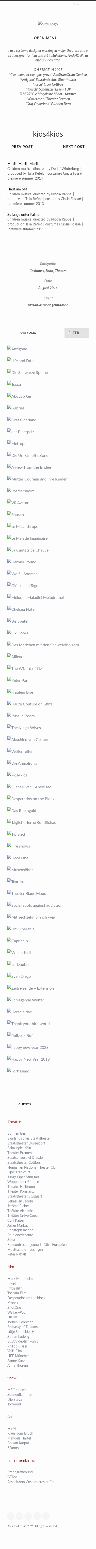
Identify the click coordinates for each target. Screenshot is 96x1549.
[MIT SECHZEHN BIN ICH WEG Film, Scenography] (48, 917)
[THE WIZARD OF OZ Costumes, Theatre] (48, 668)
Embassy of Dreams (22, 1327)
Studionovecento (20, 1235)
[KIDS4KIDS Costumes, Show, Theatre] (48, 775)
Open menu (46, 38)
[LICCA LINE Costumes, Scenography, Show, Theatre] (48, 858)
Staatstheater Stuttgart (24, 1196)
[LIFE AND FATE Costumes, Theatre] (48, 360)
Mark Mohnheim (20, 1279)
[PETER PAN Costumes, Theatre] (48, 680)
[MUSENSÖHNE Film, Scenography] (48, 870)
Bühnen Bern (17, 1133)
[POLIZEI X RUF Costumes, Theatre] (48, 1035)
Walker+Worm (18, 1312)
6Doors (13, 1448)
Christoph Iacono (20, 1230)
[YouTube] (38, 1516)
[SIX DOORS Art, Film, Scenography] (48, 633)
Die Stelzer (15, 1399)
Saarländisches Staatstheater (29, 1138)
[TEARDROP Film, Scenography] (48, 881)
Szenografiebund (20, 1472)
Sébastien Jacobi (20, 1201)
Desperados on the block (26, 1298)
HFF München (18, 1356)
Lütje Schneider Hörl (22, 1332)
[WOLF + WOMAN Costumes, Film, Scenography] (48, 574)
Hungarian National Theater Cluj (31, 1167)
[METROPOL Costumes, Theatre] (48, 443)
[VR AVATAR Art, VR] (48, 502)
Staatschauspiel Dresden (26, 1158)
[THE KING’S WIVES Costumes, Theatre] (48, 727)
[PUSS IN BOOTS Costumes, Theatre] (48, 716)
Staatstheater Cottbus (24, 1162)
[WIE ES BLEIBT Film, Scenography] (48, 952)
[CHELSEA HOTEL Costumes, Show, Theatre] (48, 609)
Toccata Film (16, 1293)
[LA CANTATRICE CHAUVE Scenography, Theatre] (48, 550)
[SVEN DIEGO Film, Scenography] (48, 976)
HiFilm (12, 1317)
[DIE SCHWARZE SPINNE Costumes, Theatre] (48, 372)
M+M (11, 1429)
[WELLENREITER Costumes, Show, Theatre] (48, 751)
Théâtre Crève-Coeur (23, 1215)
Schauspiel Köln (19, 1148)
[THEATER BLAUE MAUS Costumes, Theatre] (48, 893)
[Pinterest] (29, 1516)
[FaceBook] (11, 1516)
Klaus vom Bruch (20, 1433)
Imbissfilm (15, 1288)
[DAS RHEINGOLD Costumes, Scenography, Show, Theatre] (48, 810)
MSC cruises (16, 1390)
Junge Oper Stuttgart (23, 1177)
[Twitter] (20, 1516)
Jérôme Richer (18, 1206)
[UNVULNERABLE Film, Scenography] (48, 929)
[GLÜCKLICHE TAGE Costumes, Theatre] (48, 585)
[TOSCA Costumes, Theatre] (48, 384)
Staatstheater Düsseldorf (26, 1143)
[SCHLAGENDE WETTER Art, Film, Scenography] (48, 1000)
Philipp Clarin (17, 1346)
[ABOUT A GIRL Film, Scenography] (48, 396)
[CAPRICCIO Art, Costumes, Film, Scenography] (48, 941)
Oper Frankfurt (19, 1172)
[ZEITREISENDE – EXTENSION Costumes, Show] (48, 988)
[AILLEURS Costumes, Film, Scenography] (48, 656)
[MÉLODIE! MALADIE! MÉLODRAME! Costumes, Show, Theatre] (48, 597)
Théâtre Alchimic (20, 1211)
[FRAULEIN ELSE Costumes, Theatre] (48, 692)
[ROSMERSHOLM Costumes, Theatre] (48, 491)
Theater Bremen (19, 1153)
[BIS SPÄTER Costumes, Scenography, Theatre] (48, 621)
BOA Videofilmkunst (22, 1341)
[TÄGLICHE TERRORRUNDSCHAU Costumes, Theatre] (48, 822)
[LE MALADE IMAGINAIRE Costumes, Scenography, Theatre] (48, 538)
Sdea (11, 1240)
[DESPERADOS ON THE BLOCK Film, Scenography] (48, 798)
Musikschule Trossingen (25, 1250)
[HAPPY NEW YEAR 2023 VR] (48, 1047)
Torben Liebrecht (20, 1322)
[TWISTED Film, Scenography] (48, 834)
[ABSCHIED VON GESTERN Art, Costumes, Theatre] (48, 739)
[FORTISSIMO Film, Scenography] (48, 1071)
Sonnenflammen (19, 1395)
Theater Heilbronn (21, 1187)
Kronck (12, 1303)
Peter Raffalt (16, 1254)
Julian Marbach (19, 1225)
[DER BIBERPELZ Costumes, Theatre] (48, 431)
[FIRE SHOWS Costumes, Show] (48, 846)
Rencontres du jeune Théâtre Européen (37, 1245)
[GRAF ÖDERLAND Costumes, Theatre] (48, 420)
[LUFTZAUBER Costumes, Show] (48, 964)
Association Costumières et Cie (30, 1482)
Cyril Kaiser (15, 1220)
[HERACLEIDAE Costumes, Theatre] (48, 1012)
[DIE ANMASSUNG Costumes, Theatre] (48, 763)
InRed (11, 1283)
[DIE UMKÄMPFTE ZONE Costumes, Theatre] (48, 455)
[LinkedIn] (47, 1516)
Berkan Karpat (18, 1443)
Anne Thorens (18, 1365)
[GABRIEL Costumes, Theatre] (48, 408)
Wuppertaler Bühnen (23, 1182)
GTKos (12, 1477)
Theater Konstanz (20, 1191)
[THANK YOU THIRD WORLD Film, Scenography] (48, 1023)
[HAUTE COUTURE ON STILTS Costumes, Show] (48, 704)
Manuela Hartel (19, 1438)
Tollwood (14, 1404)
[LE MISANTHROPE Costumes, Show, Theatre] (48, 526)
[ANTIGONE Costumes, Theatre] (48, 349)
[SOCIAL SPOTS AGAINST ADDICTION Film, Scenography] (48, 905)
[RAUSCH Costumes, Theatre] (48, 514)
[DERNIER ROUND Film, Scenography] (48, 562)
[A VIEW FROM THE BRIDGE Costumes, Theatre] (48, 467)
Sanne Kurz (16, 1361)
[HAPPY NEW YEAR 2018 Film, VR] (48, 1059)
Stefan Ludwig (18, 1337)
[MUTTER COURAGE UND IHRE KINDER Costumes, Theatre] (48, 479)
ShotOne (14, 1307)
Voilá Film (14, 1351)
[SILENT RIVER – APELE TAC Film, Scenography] (48, 787)
